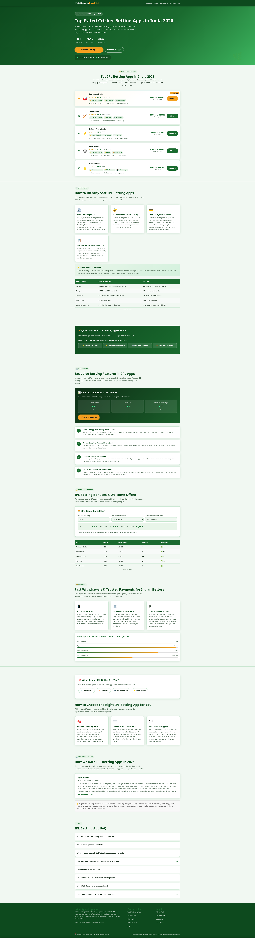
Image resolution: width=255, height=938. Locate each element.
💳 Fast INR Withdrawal (164, 346)
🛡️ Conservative (86, 691)
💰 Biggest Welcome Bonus (115, 346)
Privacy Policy (160, 912)
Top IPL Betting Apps (135, 912)
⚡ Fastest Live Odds (90, 346)
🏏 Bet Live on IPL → (89, 417)
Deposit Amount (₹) (84, 516)
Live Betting (164, 3)
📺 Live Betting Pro (121, 691)
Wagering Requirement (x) (154, 515)
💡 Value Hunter (140, 691)
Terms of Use (160, 915)
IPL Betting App (87, 3)
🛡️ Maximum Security (140, 346)
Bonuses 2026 (132, 922)
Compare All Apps (114, 50)
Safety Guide (132, 915)
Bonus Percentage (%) (118, 515)
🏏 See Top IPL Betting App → (89, 50)
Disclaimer (159, 919)
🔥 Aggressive (103, 691)
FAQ (179, 3)
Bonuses (173, 3)
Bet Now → (172, 98)
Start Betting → (161, 922)
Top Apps (149, 3)
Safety (156, 3)
